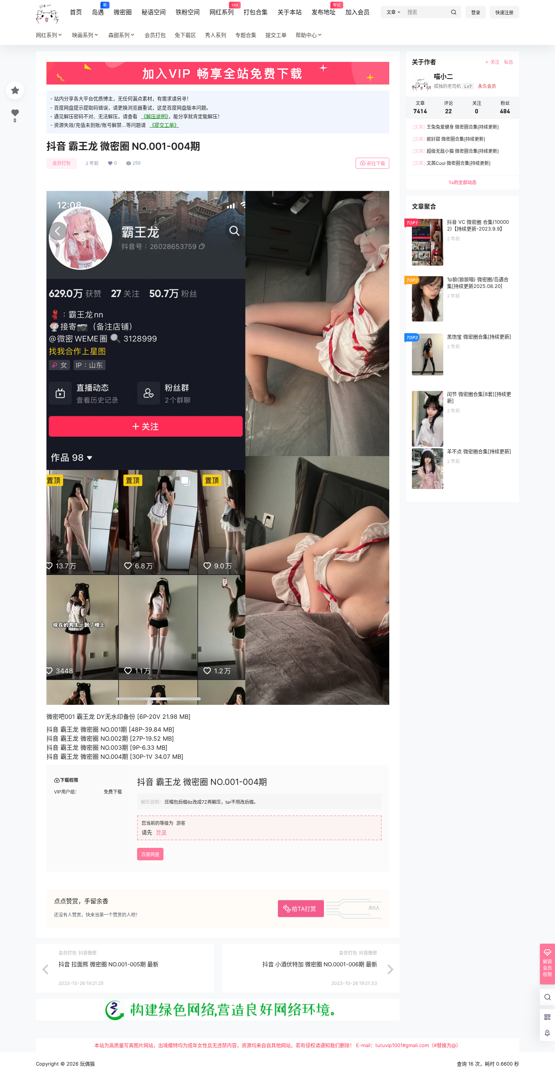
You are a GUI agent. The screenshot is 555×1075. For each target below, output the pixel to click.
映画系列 (82, 35)
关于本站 (290, 12)
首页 (76, 12)
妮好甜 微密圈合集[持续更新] (449, 139)
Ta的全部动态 (462, 182)
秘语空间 (154, 12)
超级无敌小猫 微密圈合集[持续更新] (456, 151)
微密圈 (123, 12)
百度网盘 (150, 854)
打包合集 (256, 12)
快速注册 (504, 12)
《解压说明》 (154, 116)
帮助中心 (306, 35)
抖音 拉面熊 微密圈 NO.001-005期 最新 (109, 964)
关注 (494, 62)
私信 (508, 62)
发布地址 (323, 9)
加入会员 (357, 12)
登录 (475, 12)
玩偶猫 (87, 1064)
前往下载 (376, 163)
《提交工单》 (164, 125)
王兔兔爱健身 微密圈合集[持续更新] (456, 127)
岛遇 (98, 9)
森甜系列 (119, 35)
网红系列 (222, 9)
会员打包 (61, 163)
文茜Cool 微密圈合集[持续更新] (451, 163)
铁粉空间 (188, 12)
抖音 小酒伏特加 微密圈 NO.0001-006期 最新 (319, 964)
